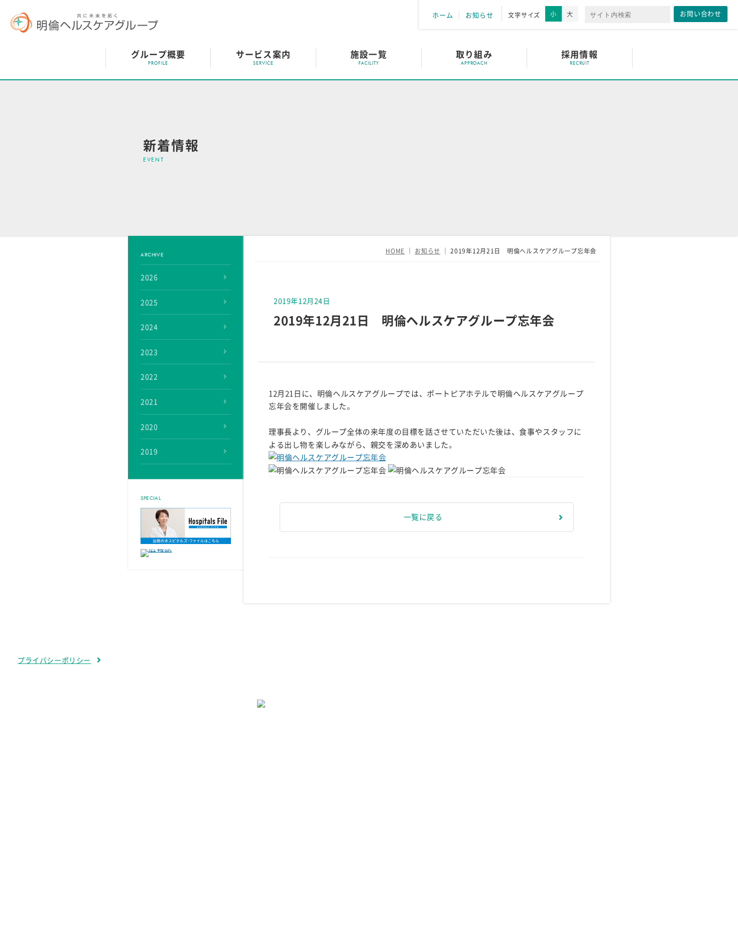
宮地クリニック (196, 892)
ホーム (442, 15)
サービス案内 (263, 54)
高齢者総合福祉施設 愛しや (470, 831)
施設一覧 (368, 54)
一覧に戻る (423, 517)
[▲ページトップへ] (718, 926)
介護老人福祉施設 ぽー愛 (466, 816)
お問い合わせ (700, 14)
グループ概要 (158, 54)
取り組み (474, 54)
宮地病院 (184, 816)
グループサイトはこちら (362, 737)
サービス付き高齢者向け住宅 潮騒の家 (236, 862)
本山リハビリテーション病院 (220, 831)
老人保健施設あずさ (204, 846)
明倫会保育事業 (196, 877)
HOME (395, 251)
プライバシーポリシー (54, 660)
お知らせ (479, 15)
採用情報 (579, 54)
